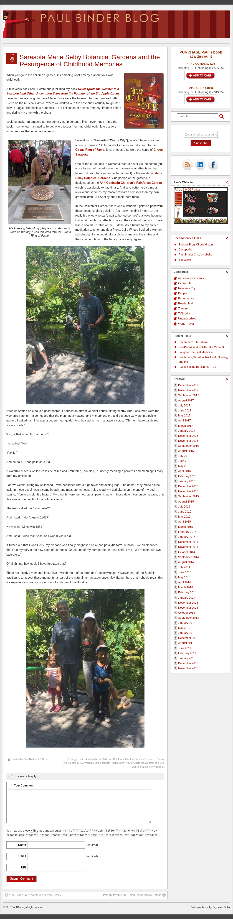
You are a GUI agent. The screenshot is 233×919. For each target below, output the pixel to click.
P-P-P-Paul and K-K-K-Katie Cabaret (201, 347)
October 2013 (186, 612)
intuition (106, 762)
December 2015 (188, 486)
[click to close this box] (227, 182)
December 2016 (188, 435)
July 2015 (184, 506)
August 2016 (186, 451)
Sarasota (143, 766)
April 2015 (184, 521)
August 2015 (186, 501)
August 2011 (186, 643)
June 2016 (184, 461)
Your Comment (23, 785)
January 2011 (186, 658)
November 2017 (188, 390)
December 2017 (188, 385)
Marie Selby (118, 762)
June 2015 (184, 511)
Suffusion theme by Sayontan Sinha (210, 907)
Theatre (183, 308)
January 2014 (186, 597)
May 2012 (184, 628)
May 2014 (184, 577)
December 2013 (188, 602)
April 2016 (184, 471)
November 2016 (188, 440)
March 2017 (185, 425)
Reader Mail (185, 303)
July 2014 (184, 567)
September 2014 (188, 557)
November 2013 (188, 607)
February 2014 (187, 592)
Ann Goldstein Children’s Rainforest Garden (109, 759)
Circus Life (184, 283)
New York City (186, 288)
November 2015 (188, 491)
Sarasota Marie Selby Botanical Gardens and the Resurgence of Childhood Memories (90, 61)
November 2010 (188, 668)
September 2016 (188, 445)
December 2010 (188, 663)
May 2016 (184, 466)
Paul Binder (30, 759)
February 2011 (187, 653)
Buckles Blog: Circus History (196, 244)
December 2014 (188, 542)
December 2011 (188, 638)
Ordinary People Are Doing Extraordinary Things (131, 895)
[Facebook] (213, 165)
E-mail (22, 856)
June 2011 (184, 648)
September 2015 (188, 496)
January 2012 (186, 633)
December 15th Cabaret (193, 342)
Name (22, 844)
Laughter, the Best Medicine (196, 352)
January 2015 (186, 537)
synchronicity (156, 766)
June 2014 (184, 572)
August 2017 (186, 400)
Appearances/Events (191, 278)
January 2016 (186, 481)
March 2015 (185, 526)
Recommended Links (187, 238)
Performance (186, 298)
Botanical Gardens (145, 759)
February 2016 (187, 476)
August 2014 (186, 562)
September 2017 (188, 395)
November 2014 (188, 547)
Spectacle (185, 259)
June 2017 (184, 410)
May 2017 (184, 415)
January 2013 (186, 623)
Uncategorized (187, 318)
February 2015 (187, 532)
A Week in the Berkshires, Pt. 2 (197, 366)
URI (23, 867)
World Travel (186, 323)
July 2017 (184, 405)
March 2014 (185, 587)
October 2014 (186, 552)
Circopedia (185, 249)
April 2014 (184, 582)
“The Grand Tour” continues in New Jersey (35, 895)
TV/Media (184, 313)
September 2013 (188, 617)
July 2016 (184, 456)
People (182, 293)
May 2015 (184, 516)
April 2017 (184, 420)
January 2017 (186, 430)
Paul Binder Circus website (195, 254)
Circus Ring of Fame (89, 149)
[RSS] (187, 165)
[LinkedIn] (200, 165)
